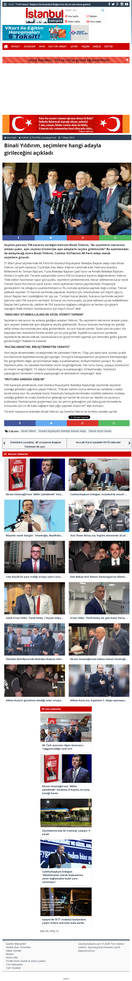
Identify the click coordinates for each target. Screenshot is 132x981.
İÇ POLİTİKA (35, 137)
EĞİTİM (108, 46)
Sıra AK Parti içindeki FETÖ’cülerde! (98, 442)
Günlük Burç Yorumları (18, 947)
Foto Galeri (95, 21)
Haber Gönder (13, 950)
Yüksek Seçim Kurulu (100, 431)
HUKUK (24, 137)
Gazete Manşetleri (16, 943)
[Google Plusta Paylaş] (83, 237)
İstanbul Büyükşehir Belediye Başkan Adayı (62, 431)
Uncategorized (49, 137)
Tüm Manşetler (14, 964)
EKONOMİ (29, 46)
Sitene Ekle (12, 957)
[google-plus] (117, 4)
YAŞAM (85, 46)
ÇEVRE (74, 46)
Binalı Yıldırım (28, 431)
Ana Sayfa (73, 16)
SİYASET (15, 46)
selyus (66, 978)
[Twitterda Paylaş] (51, 237)
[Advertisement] (66, 89)
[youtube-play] (126, 4)
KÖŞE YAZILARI (12, 53)
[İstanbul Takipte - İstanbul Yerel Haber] (44, 15)
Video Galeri (73, 21)
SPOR (42, 46)
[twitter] (113, 4)
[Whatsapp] (115, 237)
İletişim (93, 16)
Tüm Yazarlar (13, 967)
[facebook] (109, 4)
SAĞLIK (97, 46)
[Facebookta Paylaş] (18, 237)
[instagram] (122, 4)
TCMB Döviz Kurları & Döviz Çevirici (26, 961)
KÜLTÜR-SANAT (57, 46)
